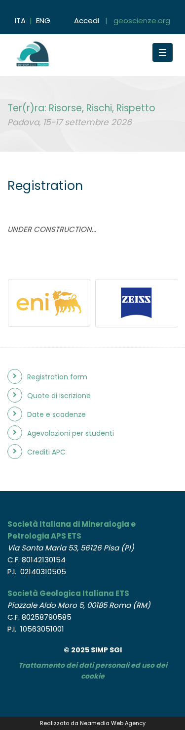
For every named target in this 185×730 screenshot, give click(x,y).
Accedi (86, 20)
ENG (43, 20)
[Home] (69, 49)
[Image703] (136, 303)
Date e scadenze (56, 414)
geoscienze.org (141, 20)
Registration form (57, 377)
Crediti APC (46, 452)
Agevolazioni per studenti (70, 433)
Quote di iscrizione (59, 396)
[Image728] (49, 303)
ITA (20, 20)
